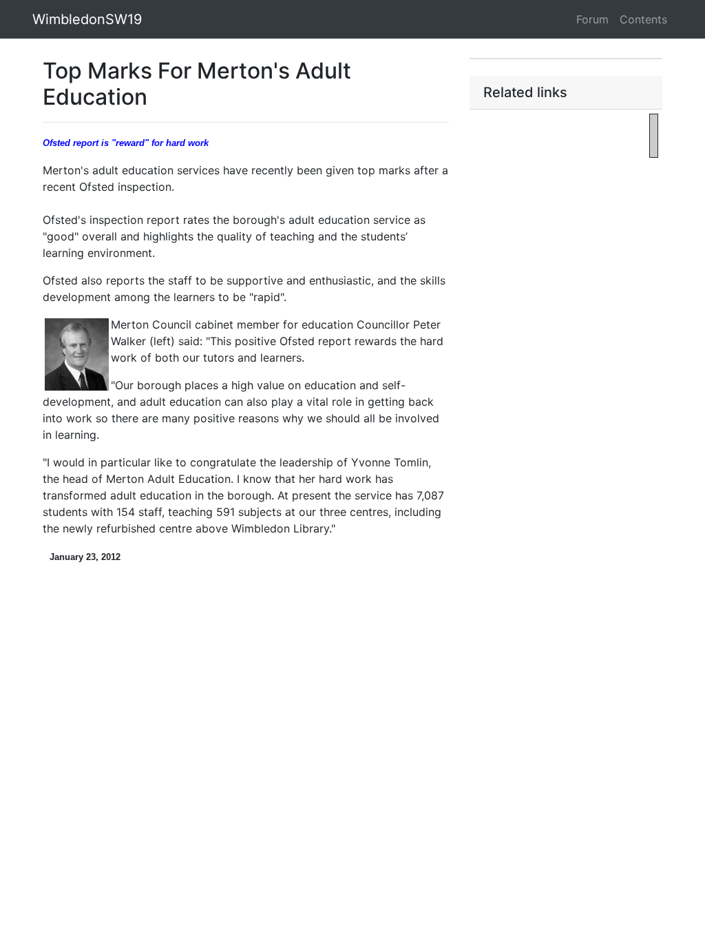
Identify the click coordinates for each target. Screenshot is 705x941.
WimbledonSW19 (87, 19)
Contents (643, 19)
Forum (592, 19)
